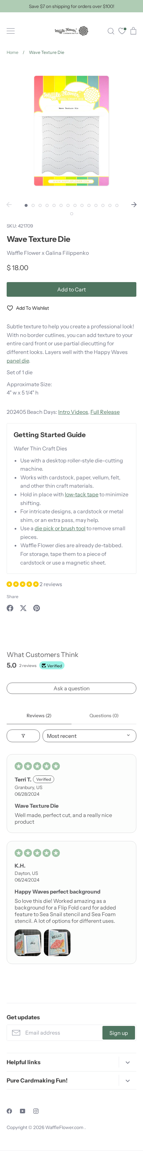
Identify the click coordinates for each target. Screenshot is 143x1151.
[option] (71, 131)
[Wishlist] (122, 32)
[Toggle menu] (10, 31)
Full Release (105, 412)
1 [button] (26, 205)
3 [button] (40, 205)
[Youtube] (22, 1111)
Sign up (118, 1033)
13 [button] (109, 205)
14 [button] (116, 205)
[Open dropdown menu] (127, 1062)
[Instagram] (36, 1111)
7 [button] (68, 205)
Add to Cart (71, 289)
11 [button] (95, 205)
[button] (23, 584)
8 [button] (74, 205)
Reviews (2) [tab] (39, 716)
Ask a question (72, 688)
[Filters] (23, 736)
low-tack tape (81, 494)
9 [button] (81, 205)
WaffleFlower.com (64, 1127)
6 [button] (61, 205)
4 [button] (47, 205)
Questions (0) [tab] (104, 716)
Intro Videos (73, 412)
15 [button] (71, 213)
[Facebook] (9, 1111)
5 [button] (54, 205)
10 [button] (88, 205)
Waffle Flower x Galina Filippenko (48, 252)
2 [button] (33, 205)
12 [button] (102, 205)
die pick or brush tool (60, 528)
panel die (18, 360)
